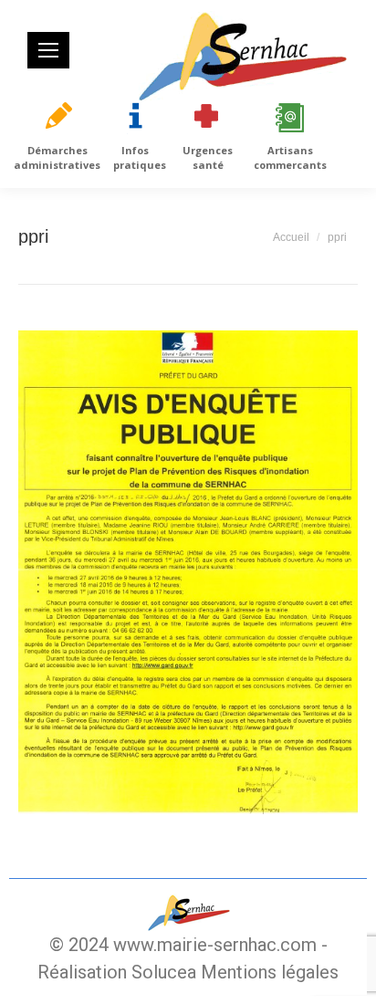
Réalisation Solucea (116, 972)
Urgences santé (208, 157)
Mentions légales (270, 972)
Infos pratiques (139, 157)
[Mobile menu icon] (48, 50)
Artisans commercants (290, 157)
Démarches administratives (57, 157)
